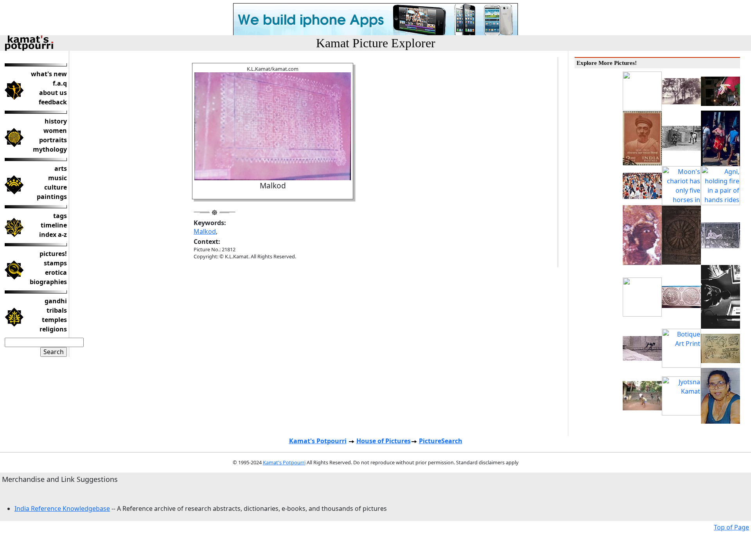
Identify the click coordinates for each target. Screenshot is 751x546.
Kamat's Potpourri (318, 441)
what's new (49, 74)
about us (53, 92)
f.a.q (60, 83)
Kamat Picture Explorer (375, 43)
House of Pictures (383, 441)
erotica (56, 272)
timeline (54, 225)
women (55, 130)
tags (60, 215)
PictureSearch (440, 441)
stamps (55, 263)
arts (60, 168)
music (57, 178)
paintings (52, 196)
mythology (50, 149)
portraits (53, 140)
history (56, 121)
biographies (48, 281)
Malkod (205, 231)
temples (54, 319)
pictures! (53, 253)
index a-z (53, 234)
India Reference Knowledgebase (62, 508)
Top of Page (731, 527)
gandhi (56, 301)
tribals (57, 310)
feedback (53, 102)
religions (53, 329)
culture (55, 187)
